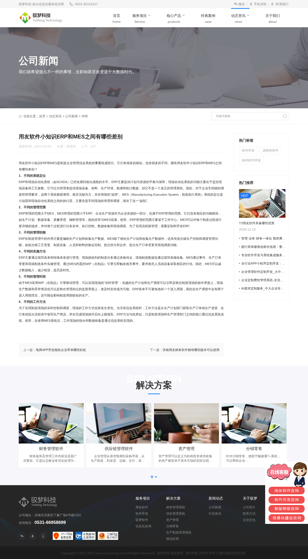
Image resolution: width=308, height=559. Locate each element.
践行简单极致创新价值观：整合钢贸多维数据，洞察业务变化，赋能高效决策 (263, 247)
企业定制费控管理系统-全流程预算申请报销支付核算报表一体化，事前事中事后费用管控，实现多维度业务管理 (263, 280)
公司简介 (249, 507)
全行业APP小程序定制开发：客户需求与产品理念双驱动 (263, 263)
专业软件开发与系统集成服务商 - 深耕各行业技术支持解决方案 (263, 255)
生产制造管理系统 (178, 532)
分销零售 (172, 526)
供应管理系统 (175, 513)
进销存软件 (270, 150)
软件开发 (248, 150)
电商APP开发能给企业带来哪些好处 (61, 350)
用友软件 (142, 507)
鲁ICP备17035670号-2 (202, 553)
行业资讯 (215, 513)
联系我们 (282, 4)
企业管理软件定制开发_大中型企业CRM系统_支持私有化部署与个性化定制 (263, 272)
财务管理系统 (175, 507)
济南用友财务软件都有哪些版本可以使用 (191, 350)
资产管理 (172, 520)
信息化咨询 (143, 526)
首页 (42, 116)
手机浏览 (260, 4)
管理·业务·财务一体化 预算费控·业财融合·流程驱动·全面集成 (263, 238)
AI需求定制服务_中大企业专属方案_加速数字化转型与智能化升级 (263, 288)
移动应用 (172, 539)
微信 (241, 4)
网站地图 (225, 553)
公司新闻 (71, 116)
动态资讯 (55, 116)
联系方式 (249, 513)
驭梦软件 (142, 520)
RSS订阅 (238, 553)
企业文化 (249, 520)
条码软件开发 (251, 160)
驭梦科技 (163, 553)
